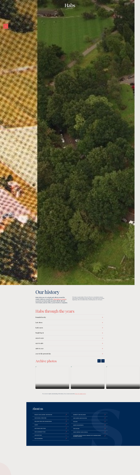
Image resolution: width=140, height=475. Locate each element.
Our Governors (39, 438)
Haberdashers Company (59, 299)
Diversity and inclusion (79, 414)
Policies (75, 421)
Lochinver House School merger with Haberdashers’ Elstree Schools (87, 436)
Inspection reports (78, 425)
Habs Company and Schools (80, 432)
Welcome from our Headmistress (43, 421)
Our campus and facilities (80, 418)
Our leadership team (40, 431)
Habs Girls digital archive (80, 394)
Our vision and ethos (40, 428)
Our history (76, 428)
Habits (36, 424)
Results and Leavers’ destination (43, 414)
